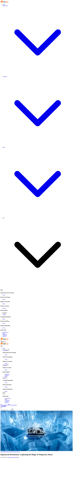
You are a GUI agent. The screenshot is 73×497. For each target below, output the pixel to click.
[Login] (3, 341)
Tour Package (5, 350)
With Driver (7, 374)
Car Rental (5, 365)
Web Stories (5, 334)
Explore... (4, 308)
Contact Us (5, 335)
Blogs (4, 333)
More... (4, 294)
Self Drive (7, 375)
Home (4, 4)
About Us (4, 336)
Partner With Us (5, 332)
